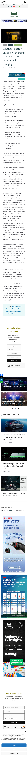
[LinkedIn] (1, 379)
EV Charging (15, 67)
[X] (1, 377)
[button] (26, 731)
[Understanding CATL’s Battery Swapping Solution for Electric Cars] (14, 448)
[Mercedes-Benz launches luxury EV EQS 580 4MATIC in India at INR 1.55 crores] (14, 419)
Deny (14, 749)
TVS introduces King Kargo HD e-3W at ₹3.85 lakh (13, 386)
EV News (5, 45)
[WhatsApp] (1, 382)
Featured (11, 45)
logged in (11, 510)
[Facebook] (1, 375)
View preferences (14, 753)
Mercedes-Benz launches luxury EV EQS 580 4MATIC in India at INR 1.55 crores (14, 437)
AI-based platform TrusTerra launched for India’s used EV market (13, 401)
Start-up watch (18, 45)
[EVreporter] (2, 2)
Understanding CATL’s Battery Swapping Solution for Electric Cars (13, 466)
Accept (14, 745)
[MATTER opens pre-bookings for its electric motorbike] (14, 477)
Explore (22, 79)
